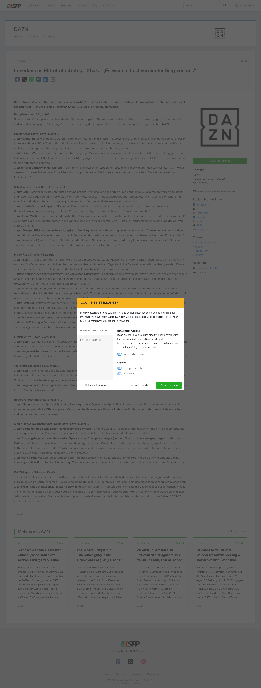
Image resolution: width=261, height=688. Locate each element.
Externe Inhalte (91, 340)
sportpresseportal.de (134, 368)
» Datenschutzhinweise (95, 385)
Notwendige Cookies (93, 330)
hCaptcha (128, 373)
